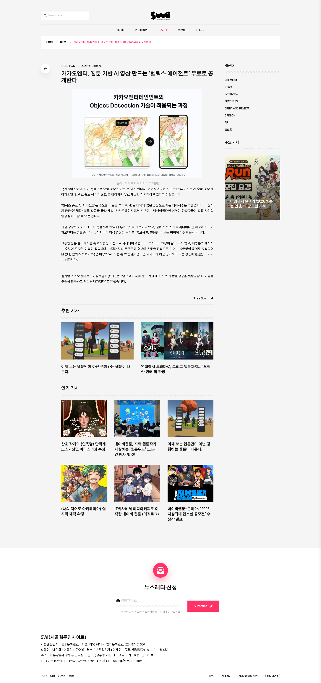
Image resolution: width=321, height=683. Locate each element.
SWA (211, 676)
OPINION (230, 115)
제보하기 (226, 676)
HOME (120, 30)
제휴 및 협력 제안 (248, 676)
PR (226, 122)
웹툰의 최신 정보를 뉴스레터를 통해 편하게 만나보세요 (150, 612)
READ (161, 30)
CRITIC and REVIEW (237, 108)
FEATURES (231, 101)
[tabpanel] (252, 187)
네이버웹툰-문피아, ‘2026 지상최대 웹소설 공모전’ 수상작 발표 (189, 514)
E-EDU (200, 30)
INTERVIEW (231, 94)
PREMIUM (141, 30)
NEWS (63, 42)
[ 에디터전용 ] (272, 676)
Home (50, 42)
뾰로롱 (181, 30)
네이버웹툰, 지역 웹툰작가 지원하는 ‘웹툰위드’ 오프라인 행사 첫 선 (136, 449)
